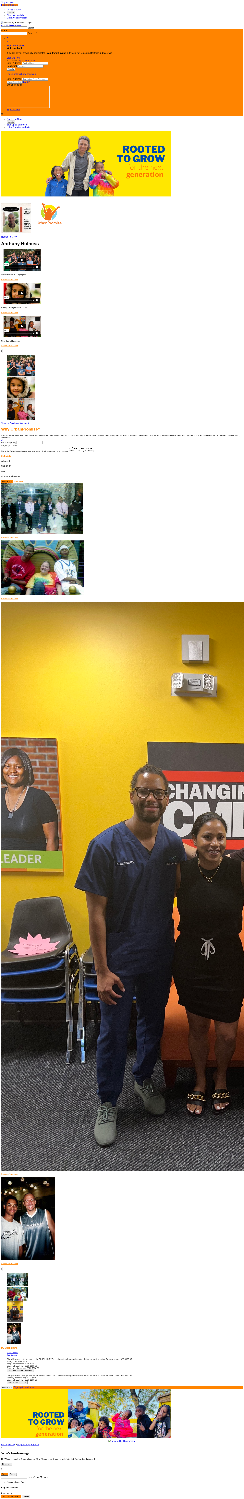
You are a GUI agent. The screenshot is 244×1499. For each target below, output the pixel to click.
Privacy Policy (8, 1444)
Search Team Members (38, 1477)
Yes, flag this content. (11, 1496)
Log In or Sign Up (9, 5)
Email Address (14, 63)
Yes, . (4, 1474)
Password (12, 66)
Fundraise (18, 481)
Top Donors (12, 1355)
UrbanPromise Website (17, 18)
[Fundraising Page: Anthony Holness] (16, 232)
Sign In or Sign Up (16, 45)
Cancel (13, 1474)
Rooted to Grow (14, 9)
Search (31, 28)
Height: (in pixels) (9, 445)
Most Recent (12, 1352)
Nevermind (6, 1464)
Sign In (26, 82)
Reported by (6, 1493)
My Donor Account (26, 60)
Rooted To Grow (9, 237)
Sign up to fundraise (16, 15)
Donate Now (7, 481)
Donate (11, 12)
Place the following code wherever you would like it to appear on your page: (34, 451)
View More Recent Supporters (20, 1371)
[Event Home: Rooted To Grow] (49, 232)
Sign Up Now (13, 58)
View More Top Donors (17, 1382)
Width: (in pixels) (8, 442)
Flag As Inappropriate (28, 1444)
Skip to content (8, 2)
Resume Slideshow (9, 279)
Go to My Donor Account (11, 25)
